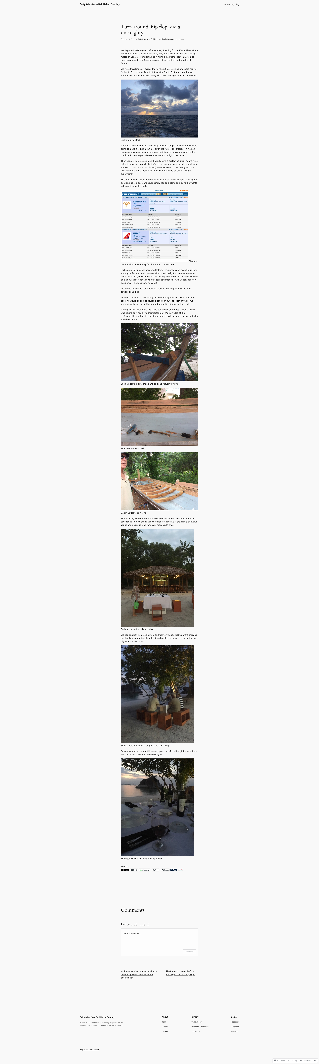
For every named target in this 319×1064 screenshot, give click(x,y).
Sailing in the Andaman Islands (171, 39)
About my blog (231, 4)
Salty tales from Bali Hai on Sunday (100, 4)
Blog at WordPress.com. (89, 1049)
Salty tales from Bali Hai (147, 39)
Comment (189, 952)
